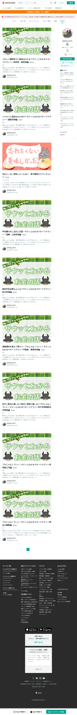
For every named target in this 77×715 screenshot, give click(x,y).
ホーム (15, 21)
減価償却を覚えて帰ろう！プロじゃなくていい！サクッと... (67, 105)
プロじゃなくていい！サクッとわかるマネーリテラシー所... (67, 118)
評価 (55, 21)
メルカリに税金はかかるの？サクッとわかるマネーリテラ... (67, 81)
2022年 (62, 135)
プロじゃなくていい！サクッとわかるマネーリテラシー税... (67, 125)
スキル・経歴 (46, 21)
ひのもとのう (67, 41)
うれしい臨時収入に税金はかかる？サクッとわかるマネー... (67, 74)
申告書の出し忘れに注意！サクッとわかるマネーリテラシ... (67, 92)
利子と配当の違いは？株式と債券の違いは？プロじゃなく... (67, 112)
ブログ (62, 21)
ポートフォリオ (34, 21)
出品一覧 (23, 21)
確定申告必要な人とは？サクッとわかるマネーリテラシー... (67, 99)
